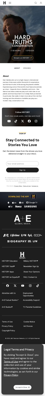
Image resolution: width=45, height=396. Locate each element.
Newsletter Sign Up (31, 266)
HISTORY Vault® (8, 266)
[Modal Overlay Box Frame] (22, 160)
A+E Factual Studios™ (10, 300)
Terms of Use (7, 322)
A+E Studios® (7, 307)
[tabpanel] (22, 139)
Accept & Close (21, 387)
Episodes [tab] (27, 68)
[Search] (35, 3)
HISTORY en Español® (11, 277)
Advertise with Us (9, 293)
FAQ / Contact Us (30, 277)
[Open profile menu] (41, 3)
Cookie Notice (29, 322)
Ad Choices (28, 326)
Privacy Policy (7, 326)
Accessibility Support (31, 300)
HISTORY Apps (8, 272)
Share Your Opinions (32, 272)
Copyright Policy (8, 331)
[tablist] (22, 66)
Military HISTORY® (31, 261)
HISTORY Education (10, 261)
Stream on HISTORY (21, 58)
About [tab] (17, 68)
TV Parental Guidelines (32, 307)
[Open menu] (10, 2)
